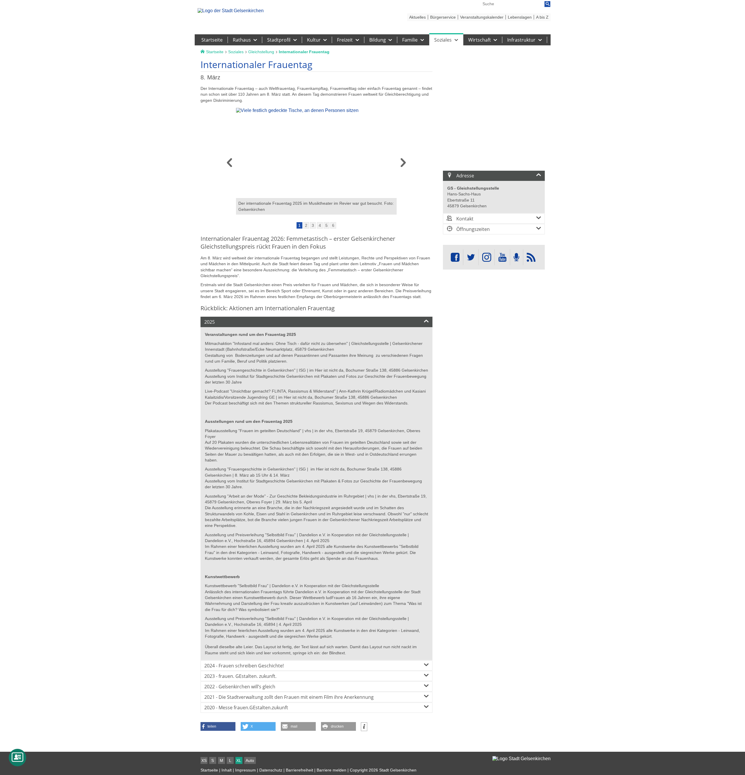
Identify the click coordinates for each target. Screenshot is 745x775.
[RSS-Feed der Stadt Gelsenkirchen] (531, 257)
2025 (209, 322)
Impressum (245, 770)
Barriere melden (331, 770)
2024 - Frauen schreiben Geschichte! (244, 665)
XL (238, 760)
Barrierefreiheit (299, 770)
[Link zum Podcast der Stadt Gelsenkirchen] (516, 257)
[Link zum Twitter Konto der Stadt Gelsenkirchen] (470, 257)
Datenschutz (270, 770)
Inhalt (226, 770)
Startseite (209, 770)
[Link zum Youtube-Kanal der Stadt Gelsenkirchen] (502, 257)
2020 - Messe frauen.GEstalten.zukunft (246, 707)
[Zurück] (229, 164)
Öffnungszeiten (472, 229)
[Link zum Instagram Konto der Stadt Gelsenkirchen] (486, 257)
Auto (250, 760)
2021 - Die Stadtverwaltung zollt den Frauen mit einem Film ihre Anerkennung (289, 697)
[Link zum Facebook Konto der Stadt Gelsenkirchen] (455, 257)
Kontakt (464, 218)
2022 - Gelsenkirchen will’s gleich (239, 686)
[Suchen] (547, 4)
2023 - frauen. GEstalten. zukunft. (240, 676)
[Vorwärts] (403, 164)
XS (204, 760)
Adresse (464, 175)
